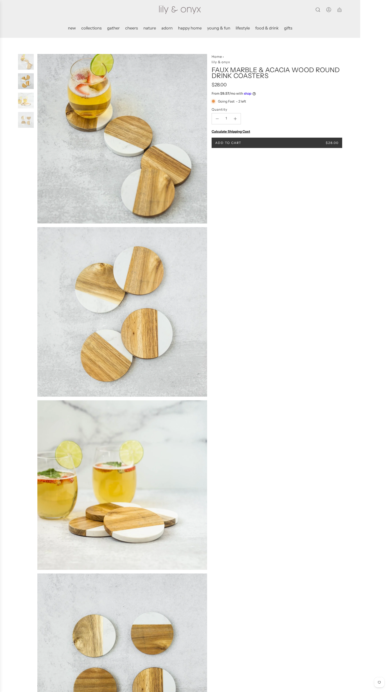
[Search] (317, 9)
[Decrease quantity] (217, 118)
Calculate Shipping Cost (231, 131)
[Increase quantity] (235, 118)
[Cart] (339, 9)
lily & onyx (221, 62)
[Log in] (328, 9)
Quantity (219, 109)
